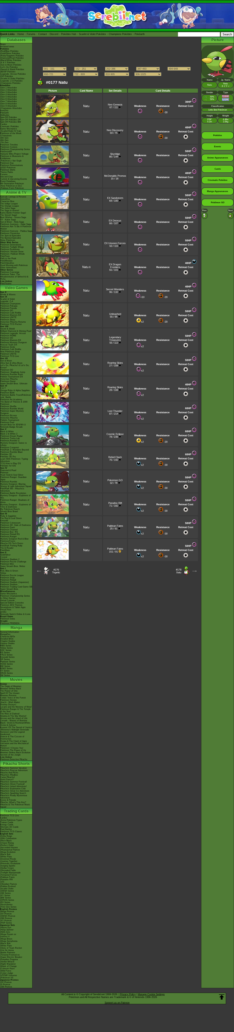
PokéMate (5, 550)
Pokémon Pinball (8, 580)
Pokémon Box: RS (9, 532)
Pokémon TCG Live (9, 356)
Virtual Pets (5, 609)
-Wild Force (5, 971)
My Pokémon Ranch (10, 509)
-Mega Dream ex (8, 934)
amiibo (3, 612)
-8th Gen (4, 140)
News (3, 44)
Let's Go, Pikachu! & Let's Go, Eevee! (14, 366)
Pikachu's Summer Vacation (13, 768)
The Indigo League (9, 204)
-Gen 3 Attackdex (8, 92)
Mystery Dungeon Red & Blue (14, 539)
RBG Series (5, 646)
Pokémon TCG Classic (11, 831)
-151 (2, 882)
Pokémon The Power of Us (13, 750)
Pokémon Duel (7, 422)
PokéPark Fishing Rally (11, 546)
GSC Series (5, 650)
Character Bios (7, 201)
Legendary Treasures (115, 338)
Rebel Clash (115, 457)
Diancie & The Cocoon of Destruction (12, 737)
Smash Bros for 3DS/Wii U (13, 425)
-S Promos (5, 984)
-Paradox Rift (6, 879)
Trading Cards (16, 811)
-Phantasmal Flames (10, 850)
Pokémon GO (6, 310)
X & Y (3, 388)
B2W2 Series (6, 668)
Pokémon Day (7, 163)
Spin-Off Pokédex (8, 117)
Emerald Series (7, 657)
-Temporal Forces (8, 875)
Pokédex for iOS (8, 466)
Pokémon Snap (7, 578)
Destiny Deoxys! (8, 704)
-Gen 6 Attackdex (8, 99)
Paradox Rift (115, 503)
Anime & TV (16, 192)
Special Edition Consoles (12, 603)
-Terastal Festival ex (10, 955)
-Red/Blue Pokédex (9, 51)
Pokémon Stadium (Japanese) (14, 582)
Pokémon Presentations (11, 165)
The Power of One (9, 691)
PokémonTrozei (7, 541)
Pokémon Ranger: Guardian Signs (13, 478)
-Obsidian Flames (8, 884)
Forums (31, 34)
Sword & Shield (7, 329)
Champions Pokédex (120, 34)
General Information (9, 632)
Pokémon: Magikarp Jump (12, 372)
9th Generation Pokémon (12, 183)
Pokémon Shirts (7, 170)
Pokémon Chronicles (10, 233)
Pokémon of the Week (10, 133)
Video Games (16, 288)
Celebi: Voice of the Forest (13, 698)
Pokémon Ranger (8, 536)
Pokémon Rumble (8, 482)
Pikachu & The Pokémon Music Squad (15, 805)
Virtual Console (7, 600)
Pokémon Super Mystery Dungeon (12, 412)
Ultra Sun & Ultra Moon (11, 363)
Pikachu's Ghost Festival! (12, 784)
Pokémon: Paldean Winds (12, 254)
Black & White (7, 431)
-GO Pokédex (6, 76)
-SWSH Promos (7, 916)
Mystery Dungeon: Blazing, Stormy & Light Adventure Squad (15, 485)
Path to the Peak (8, 258)
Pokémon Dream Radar (11, 436)
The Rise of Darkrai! (10, 714)
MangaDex (5, 634)
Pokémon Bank (7, 393)
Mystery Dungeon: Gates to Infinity (13, 444)
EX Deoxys (115, 220)
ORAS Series (6, 673)
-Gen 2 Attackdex (8, 90)
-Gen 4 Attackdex (8, 94)
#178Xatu (178, 571)
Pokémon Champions (10, 304)
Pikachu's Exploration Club (13, 788)
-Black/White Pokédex (10, 60)
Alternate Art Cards (9, 827)
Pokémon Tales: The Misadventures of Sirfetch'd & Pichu (14, 276)
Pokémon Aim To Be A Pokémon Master (15, 227)
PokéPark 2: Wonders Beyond (14, 450)
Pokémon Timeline (9, 145)
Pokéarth (140, 34)
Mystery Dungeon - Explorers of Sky (15, 496)
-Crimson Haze (7, 968)
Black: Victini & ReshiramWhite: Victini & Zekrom (15, 724)
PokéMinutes (6, 261)
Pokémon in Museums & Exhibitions (12, 157)
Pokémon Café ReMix (10, 313)
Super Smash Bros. (9, 589)
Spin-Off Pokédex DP (10, 119)
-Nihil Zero (5, 932)
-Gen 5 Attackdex (8, 97)
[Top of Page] (221, 997)
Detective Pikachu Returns (13, 322)
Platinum (4, 472)
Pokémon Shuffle (8, 406)
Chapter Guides (7, 641)
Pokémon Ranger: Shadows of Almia (14, 501)
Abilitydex (4, 115)
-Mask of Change (8, 966)
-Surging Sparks (7, 866)
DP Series (5, 659)
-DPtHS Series (7, 900)
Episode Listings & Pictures (13, 197)
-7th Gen (4, 142)
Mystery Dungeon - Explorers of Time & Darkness (15, 505)
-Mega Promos (7, 911)
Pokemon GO (115, 480)
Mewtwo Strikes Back (10, 688)
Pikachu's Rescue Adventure (14, 770)
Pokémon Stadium (9, 584)
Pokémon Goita (7, 619)
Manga (16, 627)
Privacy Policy (128, 994)
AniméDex (5, 199)
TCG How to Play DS (10, 463)
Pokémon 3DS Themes (11, 605)
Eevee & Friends (8, 800)
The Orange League (9, 206)
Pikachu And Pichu (9, 772)
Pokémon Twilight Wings (12, 247)
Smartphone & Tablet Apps (13, 607)
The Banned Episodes (10, 238)
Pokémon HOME (8, 335)
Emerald (4, 520)
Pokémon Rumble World (11, 409)
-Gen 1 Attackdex (8, 88)
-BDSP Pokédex (8, 72)
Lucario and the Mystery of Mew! (16, 707)
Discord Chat (6, 177)
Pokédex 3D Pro (8, 456)
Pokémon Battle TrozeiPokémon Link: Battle (15, 396)
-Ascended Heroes (9, 847)
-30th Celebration (8, 838)
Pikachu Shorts (16, 764)
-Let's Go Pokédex (9, 67)
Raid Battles (6, 829)
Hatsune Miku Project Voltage (14, 154)
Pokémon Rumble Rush (11, 374)
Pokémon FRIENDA (9, 623)
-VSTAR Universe (8, 975)
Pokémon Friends (8, 308)
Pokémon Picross (8, 415)
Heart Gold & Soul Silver (11, 475)
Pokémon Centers (8, 147)
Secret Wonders (115, 289)
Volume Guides (7, 643)
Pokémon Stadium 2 (9, 559)
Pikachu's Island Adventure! (13, 786)
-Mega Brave (6, 939)
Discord (54, 34)
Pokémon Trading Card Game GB (16, 587)
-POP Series (6, 923)
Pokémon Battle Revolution (13, 493)
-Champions (6, 135)
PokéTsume (5, 283)
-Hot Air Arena (7, 950)
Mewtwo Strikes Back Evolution (15, 752)
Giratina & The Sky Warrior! (13, 716)
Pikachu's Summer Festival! (13, 782)
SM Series (5, 675)
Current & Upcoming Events (13, 179)
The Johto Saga (7, 208)
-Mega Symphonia (8, 941)
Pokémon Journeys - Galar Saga (15, 224)
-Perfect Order (7, 845)
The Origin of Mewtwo (10, 686)
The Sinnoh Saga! (8, 215)
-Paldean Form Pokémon (12, 188)
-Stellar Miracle (7, 962)
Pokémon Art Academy (11, 399)
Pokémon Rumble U (9, 441)
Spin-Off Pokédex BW (10, 122)
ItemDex (4, 110)
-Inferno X (5, 936)
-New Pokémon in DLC (11, 186)
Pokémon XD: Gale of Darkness (15, 525)
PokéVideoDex (7, 263)
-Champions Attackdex (11, 108)
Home (20, 34)
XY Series (5, 671)
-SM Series (5, 893)
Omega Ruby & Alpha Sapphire (15, 390)
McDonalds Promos (115, 175)
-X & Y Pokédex (7, 62)
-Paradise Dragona (9, 959)
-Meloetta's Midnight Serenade (14, 730)
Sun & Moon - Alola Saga (12, 222)
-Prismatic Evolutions (10, 863)
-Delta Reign (6, 836)
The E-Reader (6, 548)
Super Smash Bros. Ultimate (13, 383)
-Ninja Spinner (6, 930)
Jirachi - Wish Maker (10, 702)
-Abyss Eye (5, 927)
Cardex (3, 124)
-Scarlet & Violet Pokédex (12, 78)
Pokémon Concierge (9, 272)
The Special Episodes (10, 235)
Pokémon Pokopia (8, 306)
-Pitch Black (6, 841)
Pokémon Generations (10, 245)
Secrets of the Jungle (10, 755)
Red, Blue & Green (9, 571)
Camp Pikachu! (7, 777)
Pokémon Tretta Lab (10, 438)
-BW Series (5, 898)
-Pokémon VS (6, 978)
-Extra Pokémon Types (11, 820)
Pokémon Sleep (7, 320)
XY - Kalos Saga (8, 220)
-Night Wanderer (8, 964)
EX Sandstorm (115, 198)
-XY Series (5, 895)
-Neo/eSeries (6, 904)
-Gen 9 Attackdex (8, 106)
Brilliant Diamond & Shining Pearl (15, 331)
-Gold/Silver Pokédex (10, 53)
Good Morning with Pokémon (14, 265)
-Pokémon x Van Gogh (10, 161)
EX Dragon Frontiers (115, 266)
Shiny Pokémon (7, 240)
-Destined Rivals (8, 859)
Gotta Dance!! (7, 779)
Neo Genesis (115, 104)
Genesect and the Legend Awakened (12, 733)
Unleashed (115, 314)
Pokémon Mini (7, 564)
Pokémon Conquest (9, 447)
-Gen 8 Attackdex (8, 104)
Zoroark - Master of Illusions (13, 720)
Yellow (3, 573)
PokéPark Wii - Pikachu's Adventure (12, 489)
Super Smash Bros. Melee (12, 566)
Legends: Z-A (6, 301)
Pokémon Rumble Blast (11, 452)
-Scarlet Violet (6, 888)
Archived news (7, 46)
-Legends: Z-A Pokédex (11, 81)
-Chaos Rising (7, 843)
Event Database (8, 181)
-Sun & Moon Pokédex (10, 65)
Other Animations (8, 267)
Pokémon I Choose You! (11, 748)
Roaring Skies (115, 362)
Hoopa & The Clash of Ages (13, 741)
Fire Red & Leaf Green (11, 518)
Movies (16, 680)
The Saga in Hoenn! (9, 210)
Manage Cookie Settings (151, 994)
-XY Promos (6, 920)
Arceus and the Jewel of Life (13, 718)
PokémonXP (6, 151)
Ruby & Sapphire (8, 516)
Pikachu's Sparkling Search (13, 793)
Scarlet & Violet (7, 299)
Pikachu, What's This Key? (13, 802)
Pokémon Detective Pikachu (13, 759)
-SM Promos (6, 918)
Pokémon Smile (7, 347)
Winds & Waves (8, 294)
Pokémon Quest (8, 381)
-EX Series (5, 902)
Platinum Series (7, 662)
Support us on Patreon (117, 1002)
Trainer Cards (6, 822)
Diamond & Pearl (8, 470)
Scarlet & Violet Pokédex (92, 34)
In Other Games (8, 598)
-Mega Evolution (8, 852)
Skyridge (115, 154)
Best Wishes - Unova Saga (13, 217)
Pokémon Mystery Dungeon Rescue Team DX (13, 343)
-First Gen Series (8, 907)
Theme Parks (6, 172)
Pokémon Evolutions (10, 249)
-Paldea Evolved (8, 886)
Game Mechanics (8, 129)
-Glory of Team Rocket (11, 948)
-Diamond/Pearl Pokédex (12, 58)
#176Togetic (56, 571)
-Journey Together (8, 861)
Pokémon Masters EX (10, 315)
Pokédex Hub (68, 34)
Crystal (3, 557)
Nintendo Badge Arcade (11, 427)
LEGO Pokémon (8, 167)
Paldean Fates (115, 525)
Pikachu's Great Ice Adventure (14, 791)
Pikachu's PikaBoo (9, 775)
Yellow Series (6, 648)
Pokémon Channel (9, 530)
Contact (42, 34)
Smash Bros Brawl (9, 511)
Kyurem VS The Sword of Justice (16, 727)
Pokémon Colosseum (10, 523)
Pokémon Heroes (8, 700)
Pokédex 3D (6, 454)
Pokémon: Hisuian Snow (12, 251)
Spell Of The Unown (9, 693)
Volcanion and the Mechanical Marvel (14, 744)
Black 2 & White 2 (8, 434)
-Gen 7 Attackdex (8, 101)
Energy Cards (6, 825)
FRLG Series (6, 655)
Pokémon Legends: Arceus (13, 333)
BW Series (5, 666)
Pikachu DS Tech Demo (11, 543)
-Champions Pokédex (10, 83)
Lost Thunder (115, 411)
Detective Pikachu (9, 379)
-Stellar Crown (7, 868)
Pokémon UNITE (8, 317)
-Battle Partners (7, 952)
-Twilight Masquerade (10, 872)
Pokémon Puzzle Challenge (13, 562)
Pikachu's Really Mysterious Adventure (13, 796)
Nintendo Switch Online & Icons (15, 614)
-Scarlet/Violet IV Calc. (11, 131)
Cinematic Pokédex (9, 126)
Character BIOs (7, 636)
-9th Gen (4, 138)
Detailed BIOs (6, 639)
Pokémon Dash (7, 527)
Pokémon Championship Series (15, 149)
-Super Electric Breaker (11, 957)
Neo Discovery (115, 130)
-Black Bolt (5, 854)
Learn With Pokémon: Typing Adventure (14, 460)
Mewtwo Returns (8, 695)
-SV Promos (6, 914)
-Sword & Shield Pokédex (12, 69)
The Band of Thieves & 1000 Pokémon (13, 403)
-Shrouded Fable (8, 870)
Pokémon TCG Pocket (11, 324)
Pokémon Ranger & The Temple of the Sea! (15, 710)
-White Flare (6, 857)
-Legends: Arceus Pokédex (13, 74)
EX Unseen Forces (115, 243)
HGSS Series (6, 664)
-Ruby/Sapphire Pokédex (12, 56)
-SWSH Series (7, 891)
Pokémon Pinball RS (10, 534)
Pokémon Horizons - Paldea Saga (16, 231)
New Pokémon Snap (10, 351)
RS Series (5, 652)
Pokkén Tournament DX (11, 377)
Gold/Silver (5, 555)
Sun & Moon (6, 361)
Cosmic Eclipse (115, 434)
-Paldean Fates (7, 877)
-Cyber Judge (6, 973)
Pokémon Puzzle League (12, 575)
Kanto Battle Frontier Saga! (13, 213)
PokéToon (5, 256)
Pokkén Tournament (9, 420)
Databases (16, 40)
